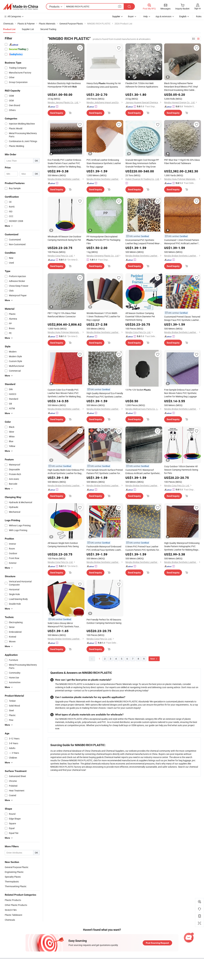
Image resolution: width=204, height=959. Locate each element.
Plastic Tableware (13, 914)
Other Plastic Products (16, 904)
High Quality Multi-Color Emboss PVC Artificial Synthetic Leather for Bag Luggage (66, 471)
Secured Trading (48, 29)
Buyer (131, 16)
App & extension (163, 16)
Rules (198, 16)
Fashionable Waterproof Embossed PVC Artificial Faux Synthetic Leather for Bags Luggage (105, 548)
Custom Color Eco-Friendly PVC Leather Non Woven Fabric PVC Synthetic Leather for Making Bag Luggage (64, 393)
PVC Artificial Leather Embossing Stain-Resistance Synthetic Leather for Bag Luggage (104, 163)
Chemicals (10, 919)
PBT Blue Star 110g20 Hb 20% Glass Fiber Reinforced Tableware (182, 161)
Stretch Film (11, 909)
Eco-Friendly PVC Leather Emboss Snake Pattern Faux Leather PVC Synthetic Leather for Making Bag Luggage (64, 163)
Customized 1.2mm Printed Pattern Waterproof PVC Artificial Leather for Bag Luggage (182, 241)
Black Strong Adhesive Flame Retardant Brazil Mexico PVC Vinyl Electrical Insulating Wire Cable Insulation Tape (181, 87)
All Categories (14, 16)
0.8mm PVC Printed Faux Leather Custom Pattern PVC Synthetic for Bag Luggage (142, 548)
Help (145, 16)
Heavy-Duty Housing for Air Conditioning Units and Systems (104, 85)
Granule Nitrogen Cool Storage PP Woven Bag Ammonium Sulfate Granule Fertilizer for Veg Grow (142, 163)
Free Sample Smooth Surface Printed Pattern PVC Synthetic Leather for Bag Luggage (105, 471)
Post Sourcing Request (157, 943)
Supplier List (28, 29)
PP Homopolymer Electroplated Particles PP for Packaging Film (103, 240)
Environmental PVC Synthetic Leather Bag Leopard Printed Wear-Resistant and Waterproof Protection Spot (143, 241)
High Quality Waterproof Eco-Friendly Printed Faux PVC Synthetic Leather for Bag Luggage (105, 395)
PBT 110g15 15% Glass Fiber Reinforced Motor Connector (62, 315)
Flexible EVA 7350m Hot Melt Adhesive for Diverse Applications (141, 85)
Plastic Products (13, 900)
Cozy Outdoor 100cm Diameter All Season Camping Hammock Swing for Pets (181, 470)
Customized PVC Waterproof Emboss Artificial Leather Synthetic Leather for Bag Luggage (142, 471)
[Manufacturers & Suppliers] (20, 6)
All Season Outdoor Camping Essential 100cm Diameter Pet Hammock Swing (140, 316)
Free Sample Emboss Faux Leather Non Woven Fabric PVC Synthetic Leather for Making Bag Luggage (181, 393)
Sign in (197, 8)
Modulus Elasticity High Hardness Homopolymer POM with (64, 85)
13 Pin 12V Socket (138, 389)
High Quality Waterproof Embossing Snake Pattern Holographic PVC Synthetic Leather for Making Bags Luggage (182, 546)
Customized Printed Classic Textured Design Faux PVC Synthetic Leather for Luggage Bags (182, 318)
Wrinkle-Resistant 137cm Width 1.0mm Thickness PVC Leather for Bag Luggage (103, 316)
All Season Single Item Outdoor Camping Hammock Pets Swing (63, 544)
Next (152, 658)
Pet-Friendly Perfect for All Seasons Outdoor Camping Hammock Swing (104, 621)
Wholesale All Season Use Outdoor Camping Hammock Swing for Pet (64, 238)
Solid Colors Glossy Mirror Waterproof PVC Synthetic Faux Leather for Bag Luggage (63, 625)
